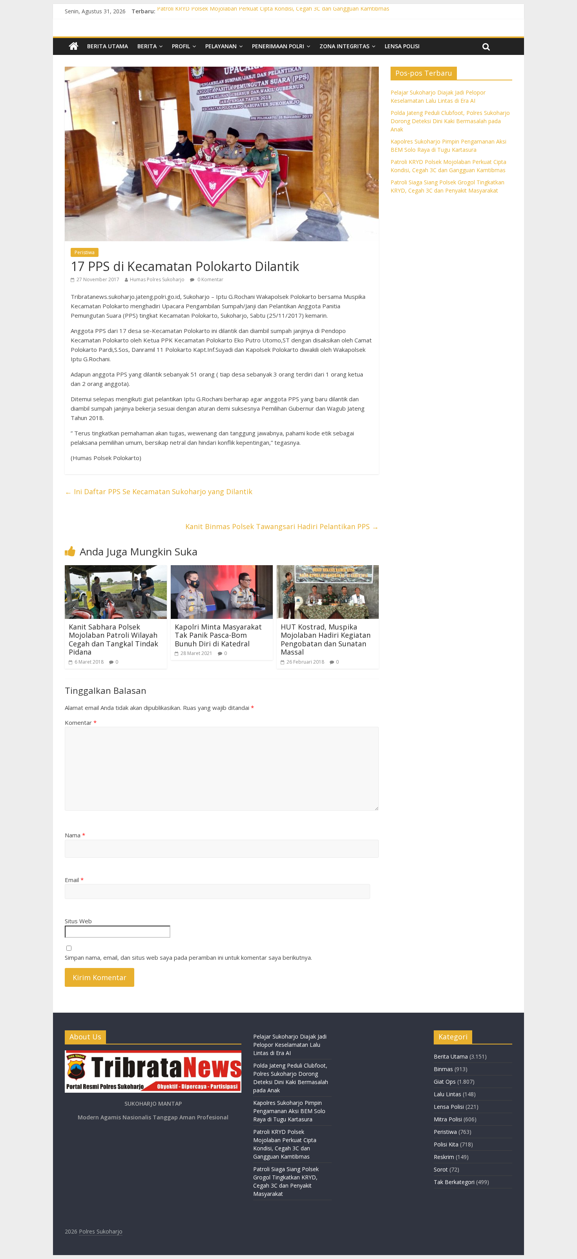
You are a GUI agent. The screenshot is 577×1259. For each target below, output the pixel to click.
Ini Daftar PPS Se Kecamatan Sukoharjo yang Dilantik (158, 491)
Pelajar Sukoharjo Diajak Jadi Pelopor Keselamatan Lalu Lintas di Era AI (290, 1045)
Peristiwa (85, 252)
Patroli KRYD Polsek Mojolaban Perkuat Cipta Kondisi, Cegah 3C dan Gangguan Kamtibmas (273, 11)
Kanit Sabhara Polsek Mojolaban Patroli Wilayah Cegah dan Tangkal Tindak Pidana (113, 639)
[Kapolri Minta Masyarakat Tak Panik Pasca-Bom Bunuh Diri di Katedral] (222, 570)
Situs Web (78, 921)
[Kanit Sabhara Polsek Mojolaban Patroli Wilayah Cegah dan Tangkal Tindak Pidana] (116, 570)
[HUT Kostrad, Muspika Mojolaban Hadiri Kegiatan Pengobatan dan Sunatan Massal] (328, 570)
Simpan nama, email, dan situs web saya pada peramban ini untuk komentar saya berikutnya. (188, 957)
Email (74, 880)
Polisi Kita (446, 1144)
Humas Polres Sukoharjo (157, 279)
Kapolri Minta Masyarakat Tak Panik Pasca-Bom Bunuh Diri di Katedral (218, 635)
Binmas (443, 1069)
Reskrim (444, 1157)
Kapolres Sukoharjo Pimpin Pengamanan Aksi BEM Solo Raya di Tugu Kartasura (289, 1111)
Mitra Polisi (448, 1119)
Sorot (441, 1169)
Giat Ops (445, 1081)
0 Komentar (209, 279)
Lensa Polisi (402, 46)
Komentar (81, 722)
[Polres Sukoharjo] (73, 46)
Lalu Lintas (447, 1094)
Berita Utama (107, 46)
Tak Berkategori (454, 1182)
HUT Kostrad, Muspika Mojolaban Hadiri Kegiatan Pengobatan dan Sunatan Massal (326, 639)
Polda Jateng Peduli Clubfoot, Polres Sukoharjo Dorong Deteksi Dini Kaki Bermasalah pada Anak (450, 121)
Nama (75, 835)
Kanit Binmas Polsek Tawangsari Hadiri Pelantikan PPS (282, 526)
